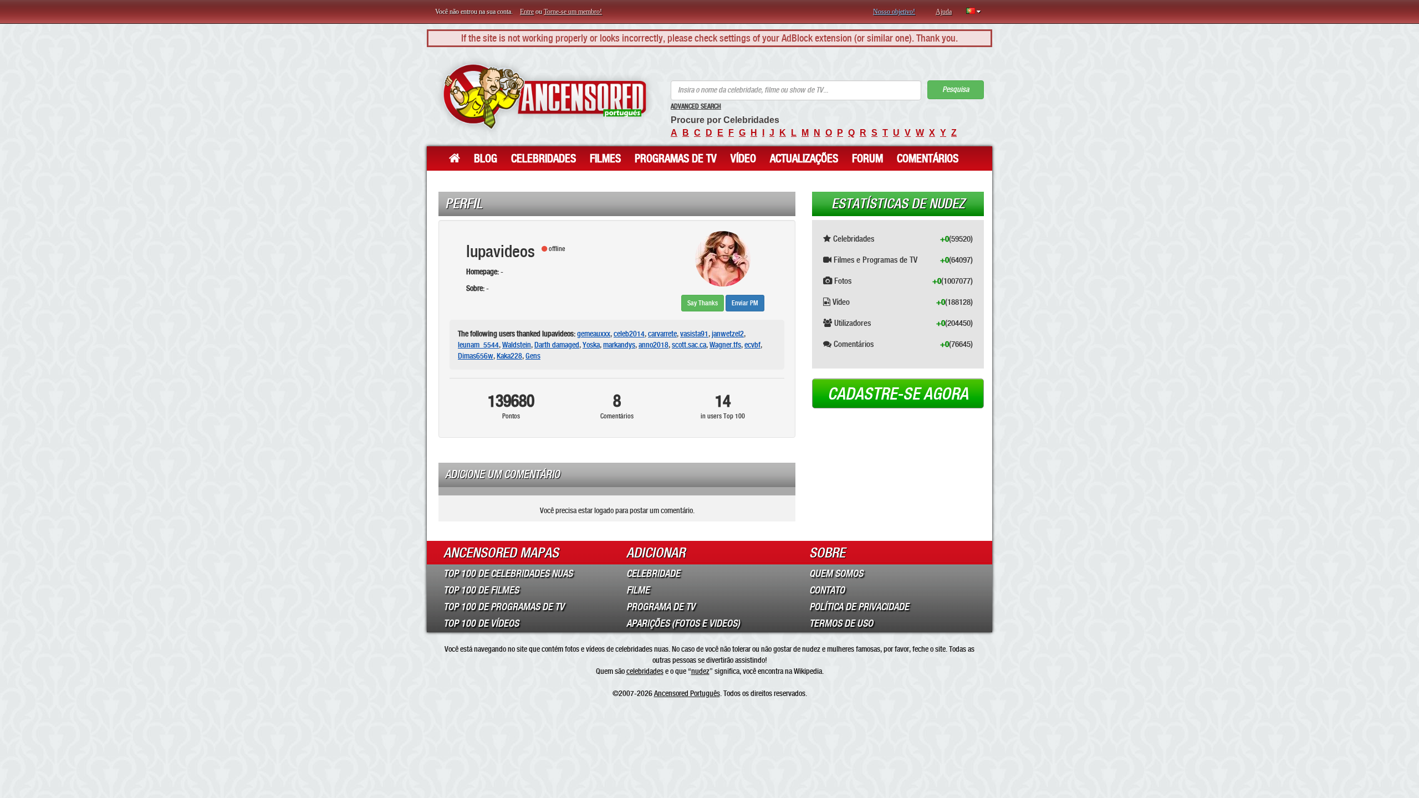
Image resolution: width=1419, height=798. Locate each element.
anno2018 (653, 344)
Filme (638, 590)
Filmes (605, 158)
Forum (867, 158)
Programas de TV (676, 158)
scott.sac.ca (689, 344)
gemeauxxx (593, 333)
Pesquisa (955, 89)
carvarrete (662, 333)
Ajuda (944, 12)
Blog (485, 158)
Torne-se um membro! (573, 12)
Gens (532, 355)
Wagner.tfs (725, 344)
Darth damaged (556, 344)
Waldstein (516, 344)
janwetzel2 (728, 333)
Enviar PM (745, 303)
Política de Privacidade (859, 607)
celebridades (644, 671)
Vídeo (743, 158)
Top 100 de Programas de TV (503, 607)
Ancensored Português (687, 693)
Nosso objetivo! (894, 12)
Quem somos (836, 573)
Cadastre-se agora (898, 394)
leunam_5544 (478, 344)
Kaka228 (509, 355)
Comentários (927, 158)
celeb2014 (629, 333)
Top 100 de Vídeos (481, 623)
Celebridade (653, 573)
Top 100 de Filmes (481, 590)
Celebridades (543, 158)
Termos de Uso (841, 623)
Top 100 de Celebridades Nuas (508, 573)
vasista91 (694, 333)
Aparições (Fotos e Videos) (683, 623)
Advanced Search (696, 106)
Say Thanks (702, 303)
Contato (827, 590)
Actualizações (804, 158)
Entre (527, 12)
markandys (619, 344)
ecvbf (752, 344)
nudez (700, 671)
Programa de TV (660, 607)
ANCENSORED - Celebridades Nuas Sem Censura (544, 96)
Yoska (591, 344)
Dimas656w (475, 355)
